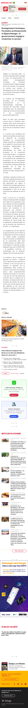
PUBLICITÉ (13, 15)
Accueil (4, 18)
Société (16, 18)
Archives (22, 373)
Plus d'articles (19, 551)
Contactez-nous (8, 695)
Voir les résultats (15, 373)
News (9, 18)
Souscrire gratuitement (10, 679)
